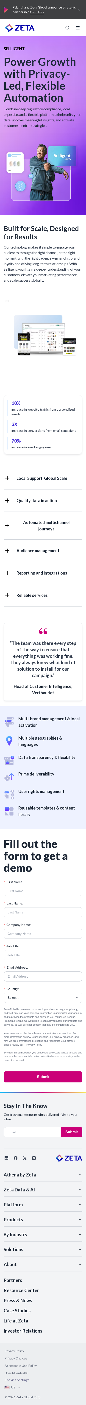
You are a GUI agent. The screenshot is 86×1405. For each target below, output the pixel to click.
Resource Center (21, 1290)
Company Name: (17, 925)
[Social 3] (25, 1158)
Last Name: (13, 903)
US (13, 1387)
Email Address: (16, 967)
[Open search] (67, 28)
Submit (43, 1077)
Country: (11, 989)
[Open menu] (77, 27)
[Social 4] (34, 1158)
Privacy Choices (16, 1358)
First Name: (13, 882)
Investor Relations (23, 1330)
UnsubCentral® (16, 1373)
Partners (13, 1280)
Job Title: (11, 946)
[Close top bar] (78, 9)
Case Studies (17, 1310)
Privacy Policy (34, 1044)
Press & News (18, 1300)
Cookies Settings (17, 1380)
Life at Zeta (16, 1320)
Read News (37, 12)
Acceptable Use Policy (21, 1366)
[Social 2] (15, 1158)
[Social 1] (6, 1158)
